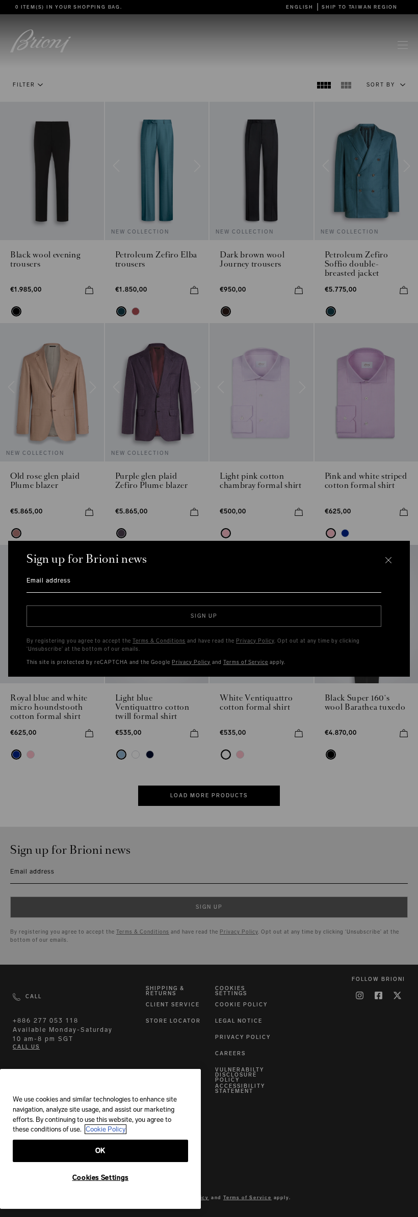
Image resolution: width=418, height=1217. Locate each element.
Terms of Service (245, 662)
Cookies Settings (100, 1177)
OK (100, 1150)
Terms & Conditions (159, 641)
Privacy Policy (255, 641)
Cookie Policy (105, 1129)
